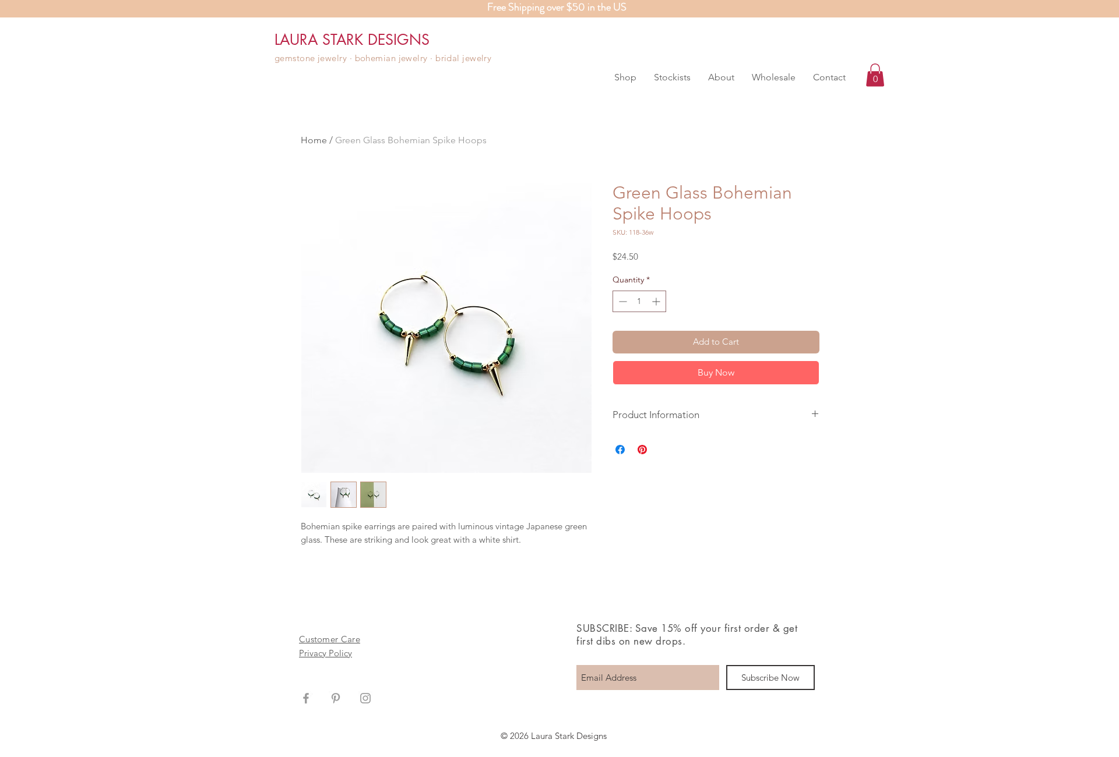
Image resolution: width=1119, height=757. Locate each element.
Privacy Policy (325, 653)
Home (314, 140)
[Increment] (657, 301)
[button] (625, 77)
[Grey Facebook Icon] (306, 698)
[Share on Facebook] (620, 450)
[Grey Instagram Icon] (365, 698)
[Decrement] (621, 301)
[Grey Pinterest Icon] (336, 698)
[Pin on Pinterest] (642, 450)
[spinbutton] (639, 301)
